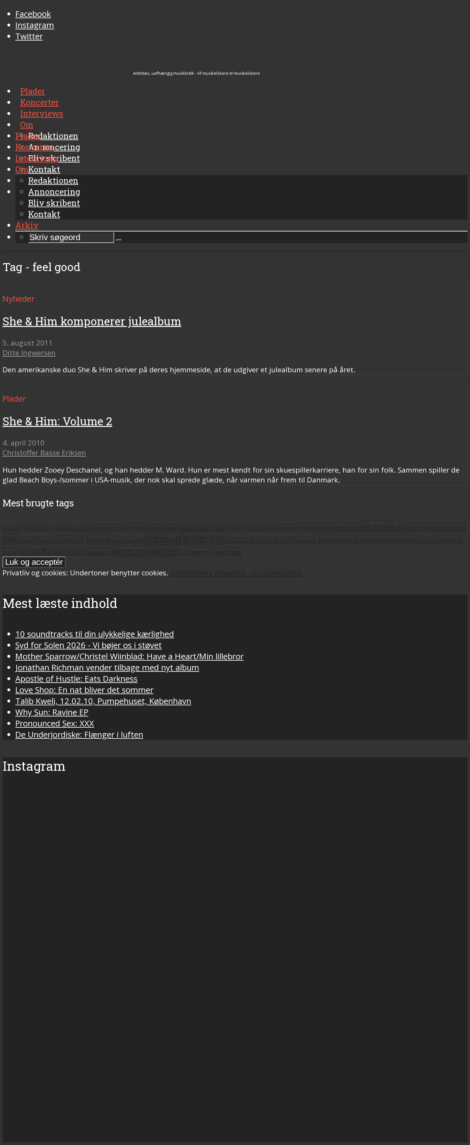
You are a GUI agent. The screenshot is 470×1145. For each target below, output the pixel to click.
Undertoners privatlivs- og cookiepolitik (236, 573)
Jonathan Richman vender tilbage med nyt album (107, 667)
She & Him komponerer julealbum (92, 321)
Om (21, 169)
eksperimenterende (328, 527)
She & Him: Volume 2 (57, 420)
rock (37, 551)
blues (221, 528)
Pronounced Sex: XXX (54, 723)
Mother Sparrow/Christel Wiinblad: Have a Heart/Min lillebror (129, 656)
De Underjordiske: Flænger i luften (79, 734)
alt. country (12, 528)
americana (163, 527)
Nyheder (19, 298)
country (237, 528)
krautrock (269, 540)
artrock (185, 528)
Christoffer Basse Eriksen (44, 453)
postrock (403, 539)
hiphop (98, 539)
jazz (254, 540)
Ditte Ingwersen (29, 353)
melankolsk (304, 540)
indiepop (163, 538)
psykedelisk (447, 539)
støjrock (201, 552)
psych (425, 540)
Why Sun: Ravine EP (51, 712)
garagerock (70, 539)
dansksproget (259, 528)
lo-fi (285, 539)
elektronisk (449, 527)
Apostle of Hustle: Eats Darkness (76, 678)
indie (118, 540)
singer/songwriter (145, 551)
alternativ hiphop (39, 528)
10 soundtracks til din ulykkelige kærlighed (94, 634)
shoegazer (99, 552)
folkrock (44, 540)
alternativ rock (106, 528)
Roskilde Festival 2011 (67, 552)
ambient (136, 527)
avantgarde (204, 528)
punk (9, 552)
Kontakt (44, 214)
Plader (27, 135)
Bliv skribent (54, 202)
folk (10, 539)
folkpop (26, 540)
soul (184, 552)
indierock (204, 538)
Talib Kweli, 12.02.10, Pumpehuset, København (103, 701)
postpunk (374, 539)
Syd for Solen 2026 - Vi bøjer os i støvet (88, 645)
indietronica (236, 540)
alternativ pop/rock (72, 528)
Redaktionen (53, 180)
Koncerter (34, 146)
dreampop (284, 528)
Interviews (37, 158)
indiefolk (135, 540)
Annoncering (54, 191)
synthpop (228, 552)
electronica (380, 526)
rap (22, 552)
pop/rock (346, 539)
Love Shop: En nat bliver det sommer (84, 689)
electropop (417, 527)
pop (325, 539)
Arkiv (27, 225)
